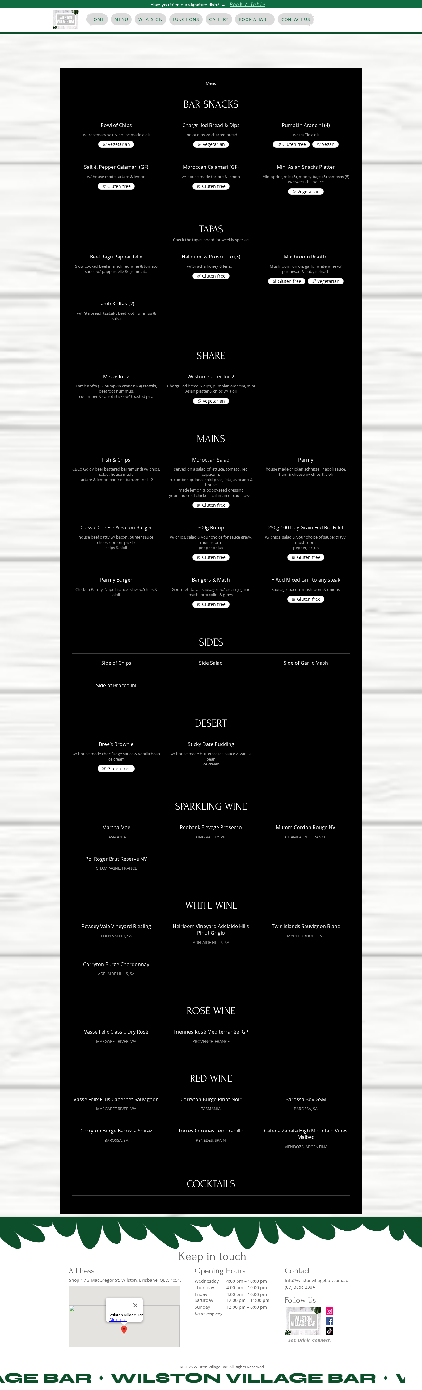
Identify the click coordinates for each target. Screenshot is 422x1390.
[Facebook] (329, 1321)
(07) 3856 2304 (300, 1287)
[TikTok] (329, 1331)
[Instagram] (329, 1311)
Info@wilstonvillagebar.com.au (316, 1280)
